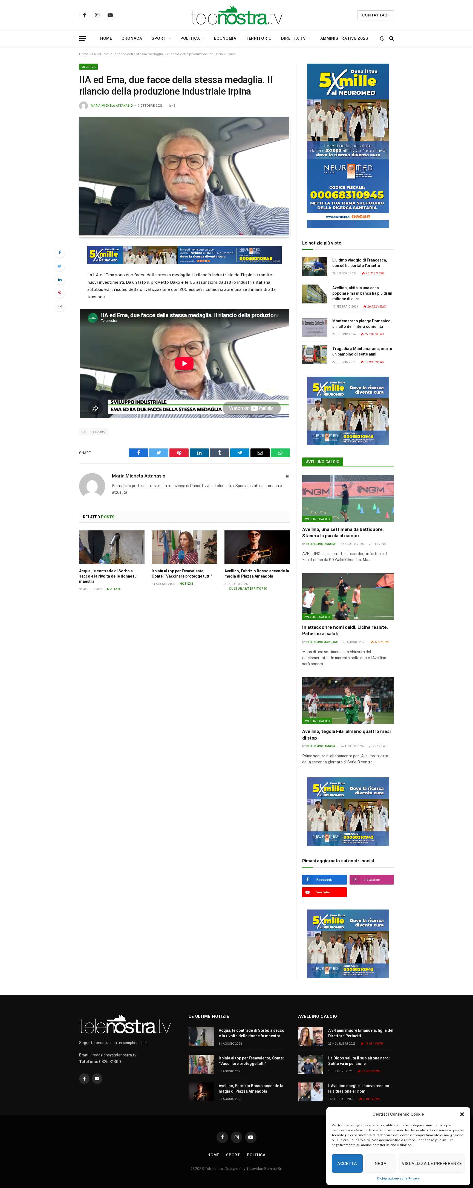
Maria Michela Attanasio (112, 105)
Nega (381, 1163)
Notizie (114, 589)
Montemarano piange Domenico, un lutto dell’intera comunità (362, 324)
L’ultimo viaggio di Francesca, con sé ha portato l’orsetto (359, 263)
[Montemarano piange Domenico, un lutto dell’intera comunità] (314, 327)
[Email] (59, 306)
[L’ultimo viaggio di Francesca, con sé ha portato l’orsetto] (314, 266)
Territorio (259, 38)
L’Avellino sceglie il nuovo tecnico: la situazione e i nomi (359, 1088)
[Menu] (82, 38)
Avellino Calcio (322, 462)
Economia (225, 38)
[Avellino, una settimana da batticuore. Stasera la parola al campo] (348, 498)
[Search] (391, 38)
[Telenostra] (236, 15)
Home (106, 38)
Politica (190, 38)
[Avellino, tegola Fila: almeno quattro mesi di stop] (348, 700)
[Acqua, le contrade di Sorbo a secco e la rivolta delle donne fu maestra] (112, 547)
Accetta (347, 1163)
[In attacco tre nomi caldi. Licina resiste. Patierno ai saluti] (348, 596)
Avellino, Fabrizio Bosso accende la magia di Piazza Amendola (256, 573)
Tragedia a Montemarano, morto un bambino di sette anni (362, 351)
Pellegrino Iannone (321, 543)
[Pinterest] (59, 293)
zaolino (99, 431)
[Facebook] (59, 252)
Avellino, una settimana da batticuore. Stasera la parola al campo (343, 532)
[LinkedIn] (59, 279)
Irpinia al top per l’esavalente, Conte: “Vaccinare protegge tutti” (182, 573)
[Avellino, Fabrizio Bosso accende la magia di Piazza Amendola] (257, 547)
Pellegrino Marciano (322, 642)
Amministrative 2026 (344, 38)
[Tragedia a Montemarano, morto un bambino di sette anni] (314, 354)
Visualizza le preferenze (432, 1163)
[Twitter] (59, 266)
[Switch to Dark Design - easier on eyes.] (382, 38)
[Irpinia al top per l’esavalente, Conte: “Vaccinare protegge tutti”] (184, 547)
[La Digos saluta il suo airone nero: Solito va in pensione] (310, 1064)
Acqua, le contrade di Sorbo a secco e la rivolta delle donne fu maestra (108, 576)
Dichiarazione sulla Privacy (398, 1178)
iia (84, 431)
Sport (159, 38)
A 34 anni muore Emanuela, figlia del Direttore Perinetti (360, 1033)
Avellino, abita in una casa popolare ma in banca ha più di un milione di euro (362, 293)
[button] (462, 1114)
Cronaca (132, 38)
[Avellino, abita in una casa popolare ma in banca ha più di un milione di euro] (314, 294)
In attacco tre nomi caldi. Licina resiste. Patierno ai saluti (345, 630)
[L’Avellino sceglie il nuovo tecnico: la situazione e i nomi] (310, 1091)
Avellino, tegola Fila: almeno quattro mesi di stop (346, 734)
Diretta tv (293, 38)
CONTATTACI (375, 15)
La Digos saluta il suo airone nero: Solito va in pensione (359, 1061)
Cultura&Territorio (248, 588)
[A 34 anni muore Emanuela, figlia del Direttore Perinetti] (310, 1036)
